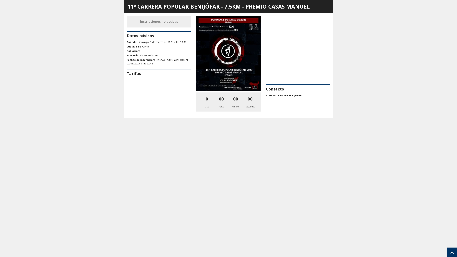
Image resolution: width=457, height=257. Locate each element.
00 (221, 99)
